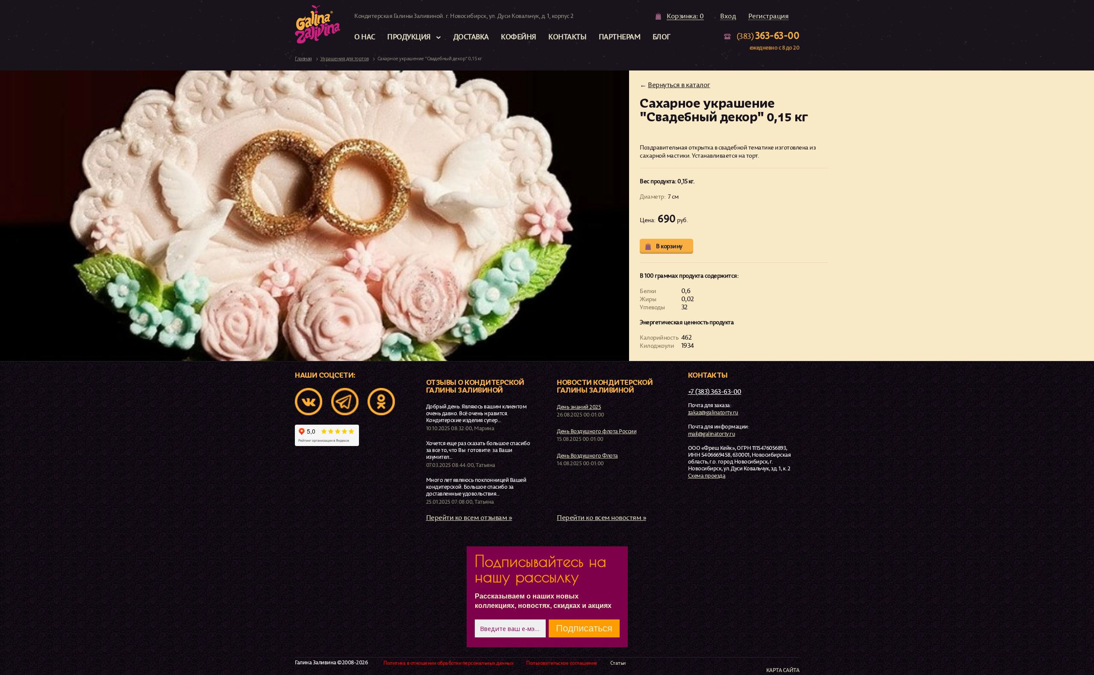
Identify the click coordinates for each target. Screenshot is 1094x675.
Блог (662, 36)
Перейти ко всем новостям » (601, 517)
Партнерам (620, 36)
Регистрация (768, 16)
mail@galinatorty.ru (711, 433)
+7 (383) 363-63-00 (714, 391)
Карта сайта (783, 670)
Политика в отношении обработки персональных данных (448, 663)
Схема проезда (707, 475)
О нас (364, 36)
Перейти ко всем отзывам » (469, 517)
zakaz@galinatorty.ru (713, 412)
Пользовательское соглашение (561, 663)
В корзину (669, 245)
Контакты (567, 36)
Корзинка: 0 (685, 16)
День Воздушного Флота (587, 455)
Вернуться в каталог (679, 84)
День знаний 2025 (579, 406)
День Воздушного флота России (596, 431)
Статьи (618, 663)
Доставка (471, 36)
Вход (728, 16)
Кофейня (518, 36)
